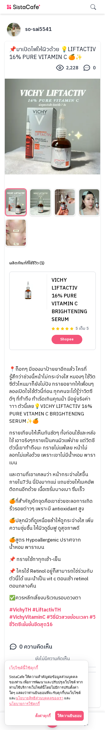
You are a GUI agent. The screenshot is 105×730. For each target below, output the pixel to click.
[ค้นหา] (93, 7)
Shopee (67, 339)
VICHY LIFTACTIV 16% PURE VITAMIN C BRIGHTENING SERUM (69, 300)
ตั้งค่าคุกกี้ (43, 715)
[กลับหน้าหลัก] (25, 7)
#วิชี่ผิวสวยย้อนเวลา (67, 617)
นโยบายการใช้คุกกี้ (24, 703)
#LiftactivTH (46, 610)
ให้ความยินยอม (69, 715)
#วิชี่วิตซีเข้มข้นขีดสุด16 (52, 621)
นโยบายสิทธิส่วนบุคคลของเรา (39, 698)
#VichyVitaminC (27, 617)
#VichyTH (20, 610)
